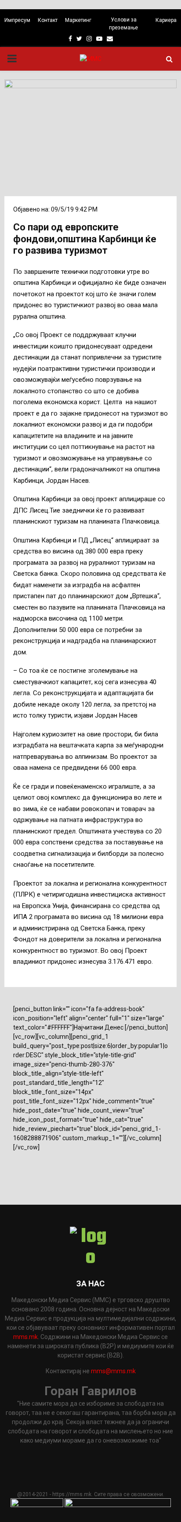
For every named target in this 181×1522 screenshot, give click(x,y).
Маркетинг (78, 20)
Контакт (48, 20)
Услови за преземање (123, 24)
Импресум (17, 20)
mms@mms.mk (113, 1371)
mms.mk (25, 1336)
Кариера (166, 20)
